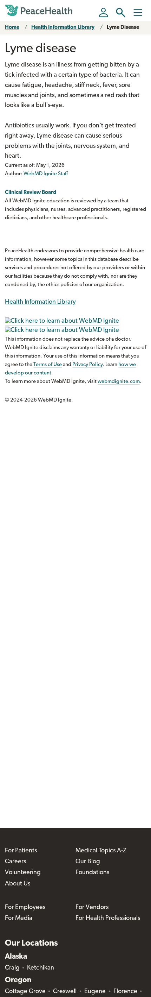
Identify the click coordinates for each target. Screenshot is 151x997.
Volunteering (23, 873)
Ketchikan (40, 968)
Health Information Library (62, 27)
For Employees (25, 907)
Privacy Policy (87, 364)
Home (12, 27)
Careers (15, 862)
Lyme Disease (123, 27)
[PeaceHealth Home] (40, 10)
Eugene (95, 992)
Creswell (65, 992)
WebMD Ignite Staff (46, 174)
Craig (12, 968)
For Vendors (92, 907)
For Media (18, 918)
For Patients (21, 851)
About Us (17, 884)
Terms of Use (47, 364)
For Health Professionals (108, 918)
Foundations (92, 873)
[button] (120, 12)
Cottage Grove (25, 992)
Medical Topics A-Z (101, 851)
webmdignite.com (119, 381)
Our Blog (88, 862)
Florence (125, 992)
